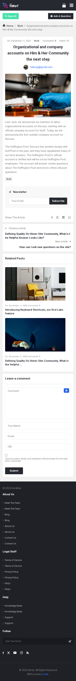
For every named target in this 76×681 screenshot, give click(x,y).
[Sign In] (64, 5)
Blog (7, 514)
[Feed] (28, 652)
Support (9, 617)
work (8, 179)
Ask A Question (62, 16)
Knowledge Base (13, 605)
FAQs (7, 583)
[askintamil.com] (11, 5)
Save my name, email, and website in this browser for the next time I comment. (36, 460)
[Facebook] (3, 652)
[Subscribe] (69, 641)
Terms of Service (13, 560)
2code (45, 674)
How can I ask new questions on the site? (45, 247)
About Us (9, 526)
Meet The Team (12, 503)
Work (36, 40)
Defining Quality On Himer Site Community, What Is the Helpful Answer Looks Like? (37, 235)
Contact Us (10, 537)
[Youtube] (14, 652)
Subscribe (58, 201)
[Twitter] (8, 652)
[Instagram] (21, 652)
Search (12, 16)
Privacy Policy (11, 571)
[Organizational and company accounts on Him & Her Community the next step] (38, 95)
